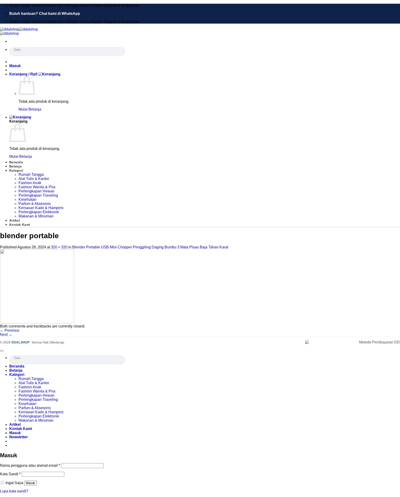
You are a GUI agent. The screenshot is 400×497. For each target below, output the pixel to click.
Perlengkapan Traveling (38, 195)
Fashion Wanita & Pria (37, 187)
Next (6, 334)
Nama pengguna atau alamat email (30, 465)
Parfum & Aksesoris (35, 204)
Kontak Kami (19, 224)
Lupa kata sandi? (14, 491)
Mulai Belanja (30, 109)
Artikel (14, 220)
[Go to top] (2, 351)
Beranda (16, 162)
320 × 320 (59, 247)
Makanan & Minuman (36, 216)
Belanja (15, 166)
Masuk (30, 483)
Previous (9, 330)
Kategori (16, 170)
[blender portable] (37, 322)
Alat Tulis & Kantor (34, 179)
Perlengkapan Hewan (36, 191)
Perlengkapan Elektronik (39, 212)
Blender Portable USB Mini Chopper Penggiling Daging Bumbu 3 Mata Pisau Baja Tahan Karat (150, 247)
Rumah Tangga (31, 174)
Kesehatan (27, 199)
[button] (15, 66)
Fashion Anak (30, 183)
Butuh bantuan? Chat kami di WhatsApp (44, 13)
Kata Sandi (10, 474)
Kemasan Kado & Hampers (41, 208)
